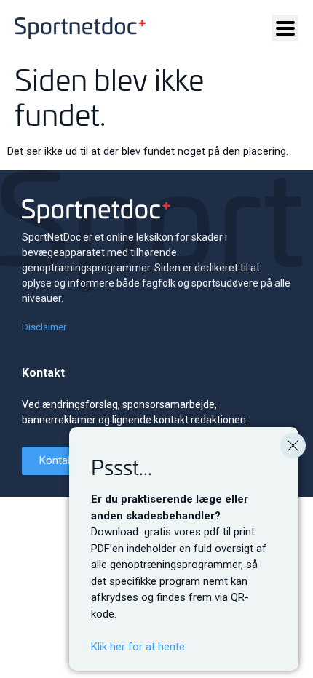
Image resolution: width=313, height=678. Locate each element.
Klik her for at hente (138, 646)
